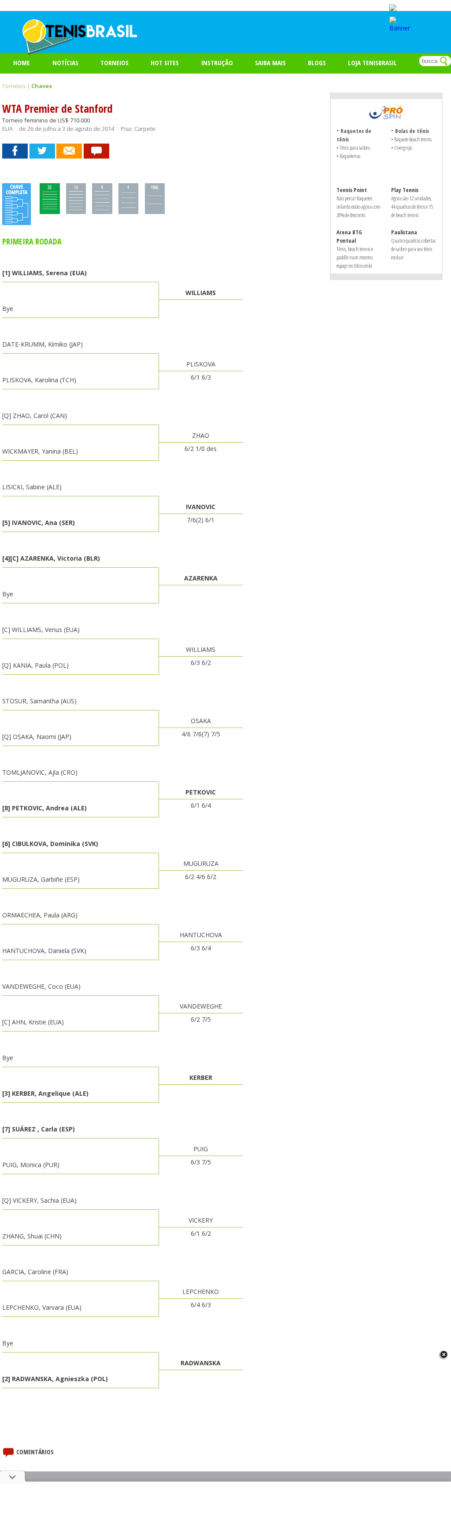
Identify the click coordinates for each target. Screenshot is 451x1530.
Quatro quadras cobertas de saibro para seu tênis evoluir (413, 249)
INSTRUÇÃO (217, 62)
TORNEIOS (114, 62)
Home (21, 62)
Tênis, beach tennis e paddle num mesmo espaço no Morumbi (354, 257)
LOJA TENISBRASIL (372, 62)
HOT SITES (165, 62)
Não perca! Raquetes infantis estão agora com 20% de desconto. (358, 206)
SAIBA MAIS (270, 62)
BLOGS (317, 62)
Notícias (65, 62)
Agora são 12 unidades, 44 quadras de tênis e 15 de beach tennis (412, 206)
